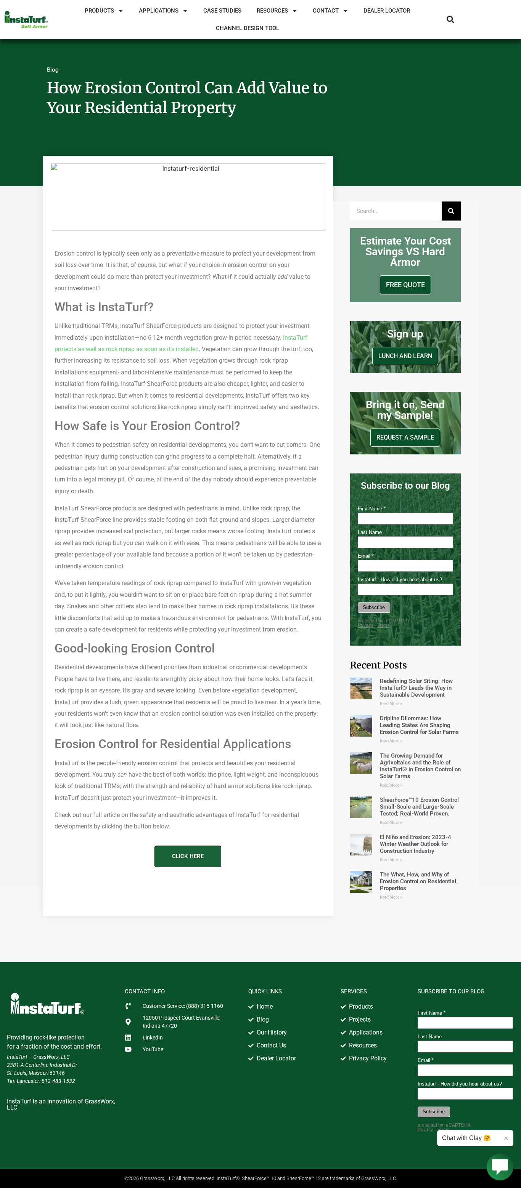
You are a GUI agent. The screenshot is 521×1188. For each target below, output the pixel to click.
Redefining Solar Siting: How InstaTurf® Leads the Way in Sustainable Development (416, 688)
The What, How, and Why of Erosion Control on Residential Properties (418, 881)
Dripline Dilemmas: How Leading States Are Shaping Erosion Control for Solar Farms (419, 725)
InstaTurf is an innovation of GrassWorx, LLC (61, 1104)
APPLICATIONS (158, 10)
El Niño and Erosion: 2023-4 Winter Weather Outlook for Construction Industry (415, 844)
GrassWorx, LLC (51, 1057)
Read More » (391, 703)
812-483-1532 (58, 1081)
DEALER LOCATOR (386, 10)
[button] (450, 19)
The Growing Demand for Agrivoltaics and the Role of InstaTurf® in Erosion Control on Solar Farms (420, 766)
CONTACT (326, 10)
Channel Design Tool (247, 28)
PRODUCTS (99, 10)
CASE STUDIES (222, 10)
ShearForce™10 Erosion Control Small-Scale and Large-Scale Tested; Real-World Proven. (419, 806)
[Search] (451, 211)
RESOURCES (272, 10)
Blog (52, 69)
